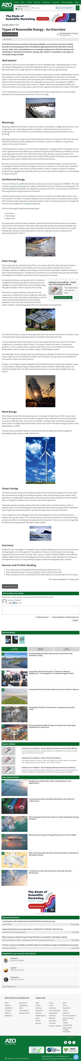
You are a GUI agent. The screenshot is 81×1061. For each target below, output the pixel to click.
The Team (52, 1023)
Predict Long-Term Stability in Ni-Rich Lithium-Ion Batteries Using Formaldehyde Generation (40, 945)
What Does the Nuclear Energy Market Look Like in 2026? (52, 835)
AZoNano (8, 1005)
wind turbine (70, 416)
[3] (14, 696)
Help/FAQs (52, 1021)
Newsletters (67, 1008)
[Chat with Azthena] (76, 1057)
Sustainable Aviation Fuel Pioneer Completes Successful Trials (52, 708)
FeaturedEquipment (40, 649)
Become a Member (55, 1026)
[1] (14, 660)
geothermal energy (18, 186)
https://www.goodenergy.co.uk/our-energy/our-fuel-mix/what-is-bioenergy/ (34, 572)
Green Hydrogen (54, 1010)
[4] (14, 714)
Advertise (66, 1013)
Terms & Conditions (69, 1016)
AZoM (6, 1003)
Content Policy (67, 1025)
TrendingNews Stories (14, 649)
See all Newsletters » (9, 987)
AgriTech (13, 968)
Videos (51, 1003)
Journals (38, 1023)
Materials (52, 1018)
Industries (52, 1016)
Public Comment (43, 617)
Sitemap (65, 1023)
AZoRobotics (9, 1008)
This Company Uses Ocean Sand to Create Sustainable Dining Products (54, 818)
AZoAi (21, 1008)
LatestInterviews (67, 649)
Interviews (52, 1008)
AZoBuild (8, 1013)
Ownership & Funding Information (67, 1030)
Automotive (15, 977)
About (65, 1003)
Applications (53, 1013)
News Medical (23, 1010)
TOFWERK (9, 924)
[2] (14, 678)
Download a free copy (63, 297)
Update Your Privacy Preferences (18, 1058)
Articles (38, 1005)
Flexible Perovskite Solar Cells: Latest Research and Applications (50, 782)
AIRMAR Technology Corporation (16, 932)
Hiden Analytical (11, 948)
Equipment (39, 1010)
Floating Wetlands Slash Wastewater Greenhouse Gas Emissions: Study (50, 654)
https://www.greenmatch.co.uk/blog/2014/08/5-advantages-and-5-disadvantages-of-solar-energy (42, 574)
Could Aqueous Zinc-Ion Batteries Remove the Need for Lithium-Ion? (51, 800)
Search (65, 1005)
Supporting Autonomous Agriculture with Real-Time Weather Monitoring (32, 929)
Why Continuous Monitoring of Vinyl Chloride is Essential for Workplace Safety (54, 854)
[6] (14, 878)
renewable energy (29, 204)
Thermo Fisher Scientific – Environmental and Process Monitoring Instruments (30, 940)
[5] (14, 732)
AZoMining (8, 1016)
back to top (70, 1037)
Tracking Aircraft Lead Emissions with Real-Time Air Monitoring (50, 872)
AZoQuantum (23, 1005)
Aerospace (14, 958)
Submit (75, 620)
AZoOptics (8, 1010)
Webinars (39, 1013)
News (37, 1003)
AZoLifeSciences (24, 1013)
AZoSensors (23, 1003)
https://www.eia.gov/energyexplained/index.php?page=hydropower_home (33, 569)
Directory (39, 1008)
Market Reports (41, 1016)
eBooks (38, 1021)
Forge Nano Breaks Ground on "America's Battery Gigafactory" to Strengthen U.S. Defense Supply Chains (51, 672)
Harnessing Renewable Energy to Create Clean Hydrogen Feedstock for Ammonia (52, 726)
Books (37, 1018)
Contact (65, 1010)
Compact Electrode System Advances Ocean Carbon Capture (54, 689)
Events (51, 1005)
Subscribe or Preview (17, 960)
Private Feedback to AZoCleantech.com (65, 617)
